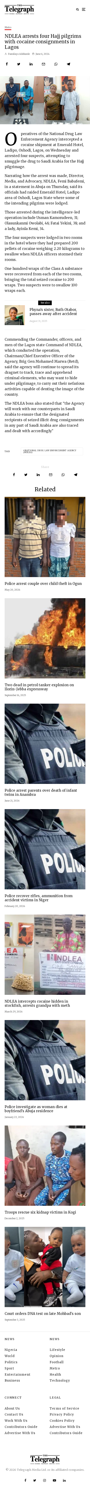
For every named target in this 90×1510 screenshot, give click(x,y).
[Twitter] (35, 1480)
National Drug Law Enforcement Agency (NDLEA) (49, 451)
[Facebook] (25, 1480)
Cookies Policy (62, 1421)
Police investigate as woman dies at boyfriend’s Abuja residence (36, 1109)
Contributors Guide (21, 1427)
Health (55, 1375)
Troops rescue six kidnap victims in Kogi (40, 1212)
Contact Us (14, 1414)
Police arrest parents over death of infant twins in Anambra (41, 792)
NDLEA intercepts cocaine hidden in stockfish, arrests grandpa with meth (37, 1003)
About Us (12, 1408)
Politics (11, 1362)
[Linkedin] (64, 1480)
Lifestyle (57, 1350)
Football (57, 1362)
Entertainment (17, 1375)
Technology (60, 1381)
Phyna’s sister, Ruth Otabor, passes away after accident (53, 312)
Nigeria (11, 1350)
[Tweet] (18, 64)
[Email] (43, 64)
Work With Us (16, 1421)
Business (12, 1381)
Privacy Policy (62, 1414)
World (10, 1356)
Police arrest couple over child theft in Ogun (43, 584)
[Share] (7, 64)
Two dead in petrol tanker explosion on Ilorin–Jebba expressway (39, 687)
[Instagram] (44, 1480)
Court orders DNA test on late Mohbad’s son (43, 1314)
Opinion (56, 1356)
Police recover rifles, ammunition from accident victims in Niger (38, 898)
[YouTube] (54, 1480)
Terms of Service (64, 1408)
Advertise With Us (20, 1433)
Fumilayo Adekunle (19, 54)
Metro (8, 27)
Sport (9, 1368)
